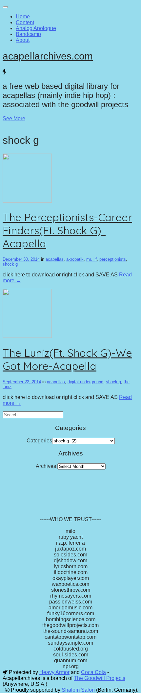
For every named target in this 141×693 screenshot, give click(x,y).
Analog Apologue (36, 28)
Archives (46, 466)
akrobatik (75, 259)
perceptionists (112, 259)
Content (25, 22)
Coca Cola (93, 672)
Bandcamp (28, 34)
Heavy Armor (54, 672)
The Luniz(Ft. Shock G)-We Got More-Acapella (67, 359)
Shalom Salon (78, 690)
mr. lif (91, 259)
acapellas (55, 259)
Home (23, 16)
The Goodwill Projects (99, 678)
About (23, 40)
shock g (10, 264)
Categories (39, 440)
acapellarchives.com (48, 56)
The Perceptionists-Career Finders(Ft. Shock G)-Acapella (67, 230)
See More (14, 118)
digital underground (85, 381)
